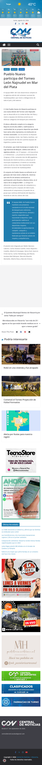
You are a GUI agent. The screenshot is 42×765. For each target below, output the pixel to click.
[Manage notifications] (4, 760)
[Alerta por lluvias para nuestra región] (21, 412)
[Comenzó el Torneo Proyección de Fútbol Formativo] (21, 377)
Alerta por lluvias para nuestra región (18, 435)
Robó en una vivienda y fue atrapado (21, 367)
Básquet (6, 69)
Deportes (14, 69)
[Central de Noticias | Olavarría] (4, 44)
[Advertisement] (21, 286)
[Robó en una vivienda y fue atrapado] (21, 345)
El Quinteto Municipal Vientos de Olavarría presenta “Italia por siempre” (22, 314)
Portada (21, 69)
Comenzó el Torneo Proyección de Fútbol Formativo (20, 401)
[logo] (21, 721)
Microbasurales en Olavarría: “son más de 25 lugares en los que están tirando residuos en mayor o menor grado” (20, 323)
